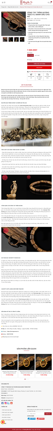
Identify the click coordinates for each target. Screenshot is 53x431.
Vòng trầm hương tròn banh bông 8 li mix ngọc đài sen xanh (43, 372)
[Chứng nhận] (31, 418)
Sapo (39, 429)
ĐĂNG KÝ (48, 413)
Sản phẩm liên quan (26, 349)
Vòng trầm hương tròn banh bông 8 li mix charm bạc (26, 372)
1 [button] (25, 379)
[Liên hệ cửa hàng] (5, 3)
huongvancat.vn (9, 397)
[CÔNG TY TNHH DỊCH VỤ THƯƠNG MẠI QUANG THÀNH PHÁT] (26, 2)
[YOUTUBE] (11, 403)
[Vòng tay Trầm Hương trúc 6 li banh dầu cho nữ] (23, 33)
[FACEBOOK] (2, 403)
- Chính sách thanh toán (6, 419)
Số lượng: (29, 59)
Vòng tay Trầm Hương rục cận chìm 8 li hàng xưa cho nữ (9, 372)
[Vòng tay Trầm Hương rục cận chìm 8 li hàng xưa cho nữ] (9, 362)
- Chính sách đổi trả (5, 414)
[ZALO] (8, 403)
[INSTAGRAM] (5, 403)
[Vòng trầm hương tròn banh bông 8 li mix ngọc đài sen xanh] (43, 362)
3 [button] (28, 379)
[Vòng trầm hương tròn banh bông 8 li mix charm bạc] (26, 362)
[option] (13, 24)
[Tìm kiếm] (48, 3)
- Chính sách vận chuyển (7, 412)
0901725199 (34, 71)
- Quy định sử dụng (5, 417)
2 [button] (26, 379)
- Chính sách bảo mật (6, 410)
